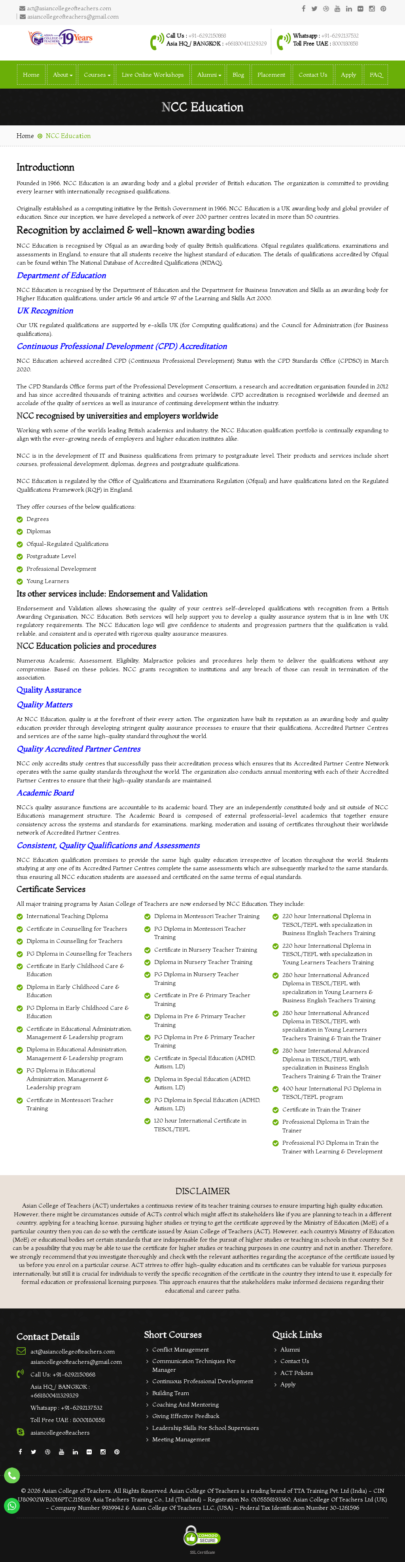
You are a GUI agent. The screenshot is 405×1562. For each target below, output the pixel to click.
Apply (348, 74)
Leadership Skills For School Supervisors (205, 1427)
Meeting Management (181, 1439)
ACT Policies (296, 1372)
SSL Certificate (202, 1552)
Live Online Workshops (153, 74)
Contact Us (313, 74)
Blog (238, 74)
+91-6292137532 (340, 35)
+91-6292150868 (207, 35)
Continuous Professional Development (202, 1381)
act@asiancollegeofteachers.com (68, 8)
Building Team (170, 1393)
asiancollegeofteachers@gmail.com (72, 16)
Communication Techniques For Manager (194, 1365)
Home (31, 74)
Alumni (290, 1349)
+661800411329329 (246, 43)
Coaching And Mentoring (185, 1404)
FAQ (376, 74)
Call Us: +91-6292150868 (62, 1374)
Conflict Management (180, 1349)
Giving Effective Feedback (185, 1416)
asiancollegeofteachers (60, 1432)
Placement (271, 74)
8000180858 (344, 43)
